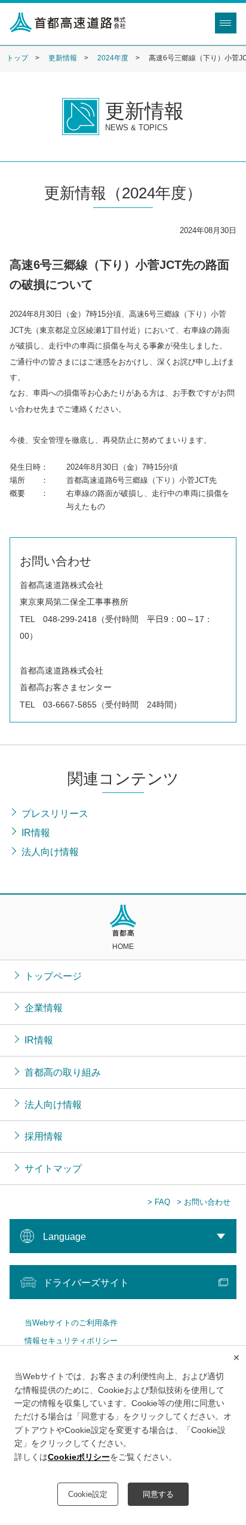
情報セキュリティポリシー (71, 1340)
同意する (158, 1494)
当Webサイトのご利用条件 (71, 1322)
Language (64, 1236)
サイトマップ (53, 1168)
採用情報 (43, 1136)
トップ (17, 58)
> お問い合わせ (203, 1202)
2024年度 (112, 58)
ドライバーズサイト (86, 1282)
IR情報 (38, 1039)
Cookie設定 (87, 1494)
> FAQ (158, 1202)
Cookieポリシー (79, 1457)
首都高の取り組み (62, 1072)
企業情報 (43, 1007)
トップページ (53, 975)
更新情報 (62, 58)
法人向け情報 (53, 1104)
